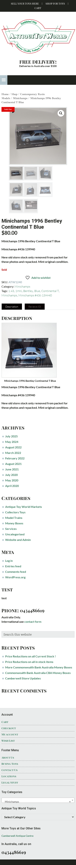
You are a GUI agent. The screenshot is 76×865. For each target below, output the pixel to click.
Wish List (8, 740)
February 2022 (15, 458)
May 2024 (11, 441)
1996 (18, 291)
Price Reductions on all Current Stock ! (30, 656)
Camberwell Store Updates (23, 678)
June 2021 (12, 469)
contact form (32, 621)
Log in (9, 560)
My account (9, 734)
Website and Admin (18, 539)
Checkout (8, 728)
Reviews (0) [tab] (34, 306)
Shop (14, 94)
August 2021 (13, 463)
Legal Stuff (9, 782)
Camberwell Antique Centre (17, 835)
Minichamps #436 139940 (35, 295)
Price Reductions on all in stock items (29, 661)
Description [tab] (11, 306)
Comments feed (15, 571)
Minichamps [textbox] (37, 801)
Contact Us (9, 770)
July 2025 (11, 436)
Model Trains (13, 517)
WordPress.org (15, 577)
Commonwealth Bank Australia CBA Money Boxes (38, 672)
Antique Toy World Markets (23, 506)
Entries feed (13, 566)
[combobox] (38, 800)
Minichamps (20, 98)
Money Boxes (14, 523)
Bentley (28, 291)
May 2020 (11, 480)
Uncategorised (15, 534)
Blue (37, 291)
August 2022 (13, 447)
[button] (3, 80)
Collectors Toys (15, 512)
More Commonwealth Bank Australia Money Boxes (38, 667)
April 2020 (12, 485)
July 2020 (11, 474)
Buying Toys (9, 764)
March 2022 (13, 452)
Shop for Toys (55, 3)
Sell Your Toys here (25, 3)
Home (5, 94)
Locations (8, 776)
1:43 (11, 291)
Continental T (50, 291)
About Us (7, 757)
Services (11, 528)
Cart (37, 8)
